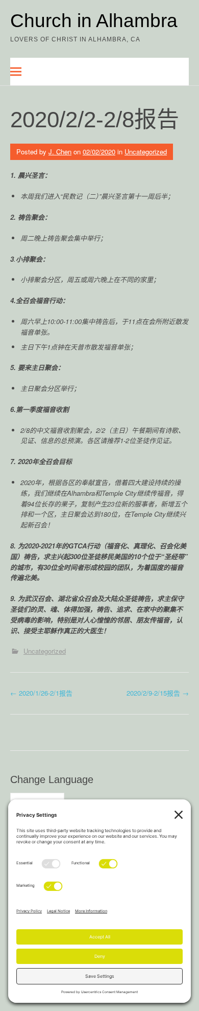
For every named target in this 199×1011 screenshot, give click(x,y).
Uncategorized (146, 151)
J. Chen (59, 151)
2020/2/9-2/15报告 (158, 693)
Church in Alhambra (94, 20)
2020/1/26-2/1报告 (41, 693)
